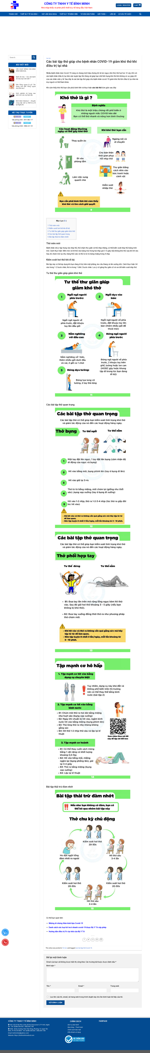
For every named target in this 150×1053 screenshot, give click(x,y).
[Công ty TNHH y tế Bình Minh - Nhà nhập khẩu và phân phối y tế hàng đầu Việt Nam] (23, 5)
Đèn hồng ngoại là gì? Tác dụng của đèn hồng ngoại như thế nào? (26, 86)
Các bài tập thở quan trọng (59, 234)
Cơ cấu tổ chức (124, 14)
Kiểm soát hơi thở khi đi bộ (59, 228)
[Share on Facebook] (84, 940)
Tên (48, 986)
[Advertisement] (75, 34)
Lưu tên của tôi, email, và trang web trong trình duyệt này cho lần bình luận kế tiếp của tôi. (86, 997)
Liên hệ (113, 14)
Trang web (114, 986)
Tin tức (48, 58)
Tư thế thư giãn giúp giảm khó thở (61, 231)
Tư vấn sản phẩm (88, 14)
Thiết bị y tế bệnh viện (69, 14)
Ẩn (65, 221)
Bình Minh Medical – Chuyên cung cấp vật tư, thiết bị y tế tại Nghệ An (26, 102)
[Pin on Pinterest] (97, 940)
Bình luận (50, 966)
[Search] (140, 14)
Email (81, 986)
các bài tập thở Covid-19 (84, 948)
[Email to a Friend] (93, 940)
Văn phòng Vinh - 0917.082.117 (22, 120)
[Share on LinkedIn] (101, 940)
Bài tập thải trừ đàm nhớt (58, 237)
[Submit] (34, 57)
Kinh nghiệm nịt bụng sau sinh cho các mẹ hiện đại (26, 94)
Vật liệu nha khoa (49, 14)
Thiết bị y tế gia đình (28, 14)
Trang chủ (13, 14)
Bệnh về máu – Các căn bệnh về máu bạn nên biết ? (26, 78)
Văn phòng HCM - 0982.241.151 (22, 126)
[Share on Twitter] (88, 940)
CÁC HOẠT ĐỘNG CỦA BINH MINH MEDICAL (26, 70)
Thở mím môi (53, 225)
